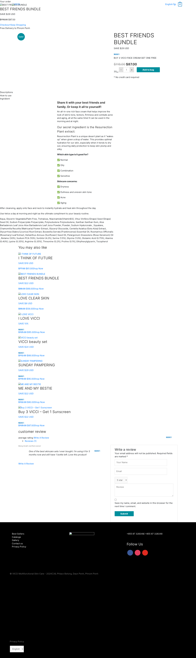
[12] (56, 81)
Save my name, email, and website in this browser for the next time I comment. (144, 505)
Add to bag (148, 69)
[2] (23, 81)
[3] (34, 81)
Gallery (15, 540)
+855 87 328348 (135, 533)
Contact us (17, 543)
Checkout (5, 24)
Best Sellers (18, 533)
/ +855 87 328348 (153, 533)
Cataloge (16, 537)
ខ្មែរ (174, 4)
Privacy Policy (19, 546)
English (169, 4)
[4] (45, 81)
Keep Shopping (18, 24)
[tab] (101, 441)
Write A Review (41, 437)
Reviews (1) (30, 441)
